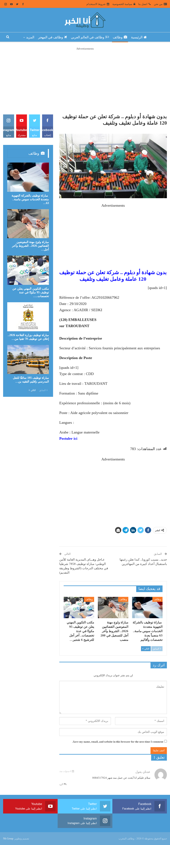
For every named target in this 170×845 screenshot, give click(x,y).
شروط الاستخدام (96, 4)
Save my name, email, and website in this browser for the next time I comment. (117, 741)
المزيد (30, 37)
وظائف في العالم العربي (87, 37)
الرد (61, 784)
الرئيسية (136, 37)
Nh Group (8, 838)
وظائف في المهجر (50, 37)
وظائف (118, 37)
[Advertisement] (85, 80)
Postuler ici (68, 438)
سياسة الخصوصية (122, 4)
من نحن (158, 4)
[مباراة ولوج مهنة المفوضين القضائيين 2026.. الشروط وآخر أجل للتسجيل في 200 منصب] (113, 607)
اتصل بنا (142, 4)
